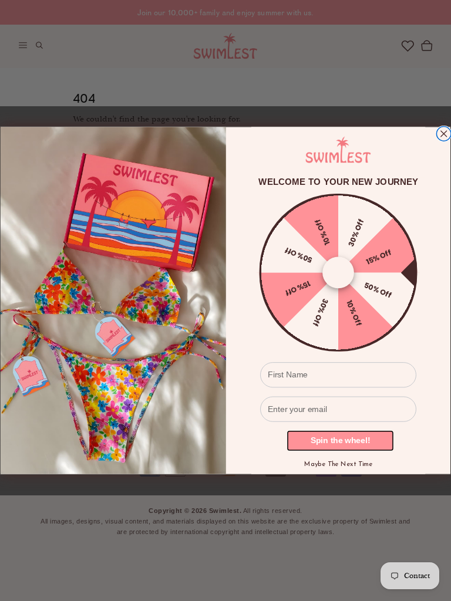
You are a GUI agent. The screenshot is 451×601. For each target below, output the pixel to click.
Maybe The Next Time (338, 464)
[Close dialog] (443, 133)
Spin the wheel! (340, 440)
